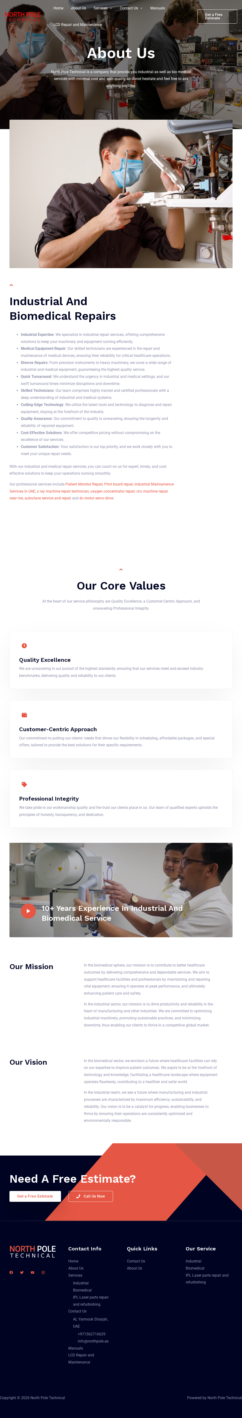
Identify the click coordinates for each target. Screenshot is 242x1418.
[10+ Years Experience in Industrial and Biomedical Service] (28, 911)
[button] (217, 16)
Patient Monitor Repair (84, 484)
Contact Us (129, 8)
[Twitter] (22, 1272)
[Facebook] (11, 1272)
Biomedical (82, 1290)
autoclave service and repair (48, 498)
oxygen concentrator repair (113, 491)
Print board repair (118, 484)
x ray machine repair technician (63, 491)
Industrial (81, 1283)
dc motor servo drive (96, 498)
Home (58, 8)
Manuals (157, 8)
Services (101, 8)
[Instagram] (43, 1272)
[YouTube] (32, 1272)
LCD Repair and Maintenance (77, 24)
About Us (78, 8)
